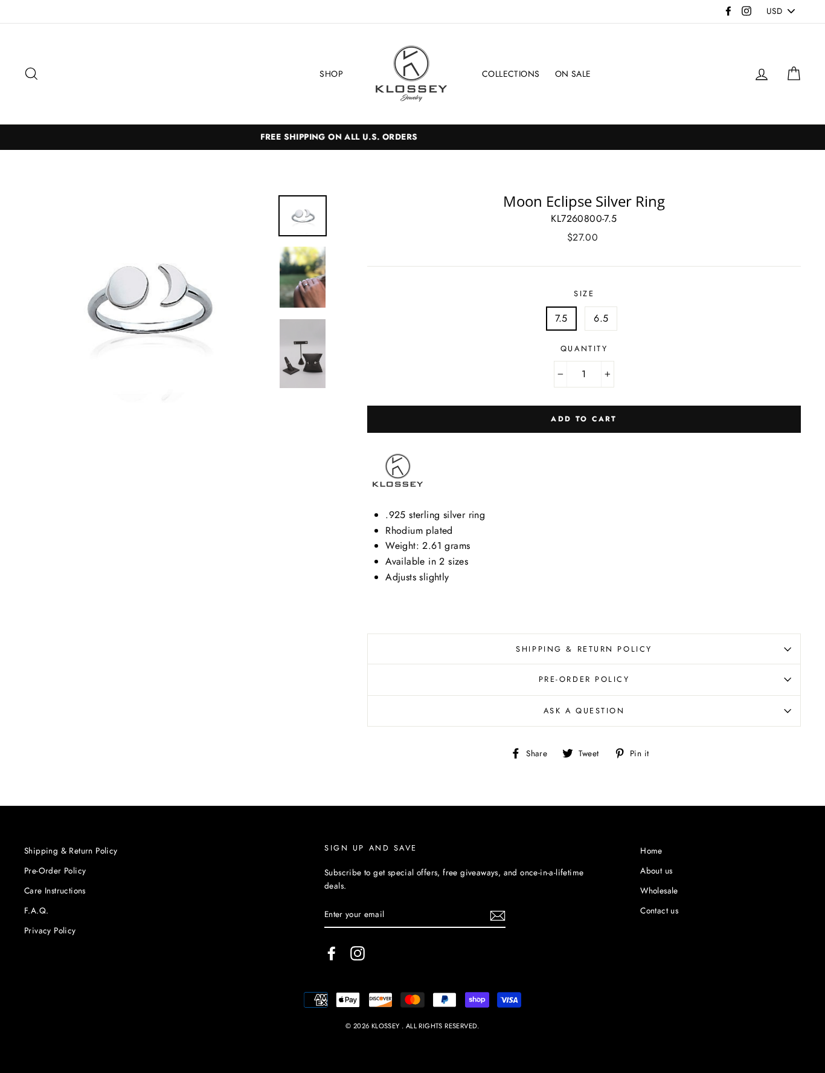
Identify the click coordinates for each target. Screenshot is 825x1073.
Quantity (584, 348)
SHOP (331, 74)
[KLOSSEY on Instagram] (357, 953)
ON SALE (573, 74)
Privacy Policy (50, 930)
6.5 (601, 318)
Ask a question (584, 710)
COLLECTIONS (510, 74)
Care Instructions (55, 890)
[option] (147, 299)
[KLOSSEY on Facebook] (331, 953)
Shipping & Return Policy (584, 649)
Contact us (659, 910)
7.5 (561, 318)
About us (656, 870)
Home (651, 850)
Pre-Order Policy (584, 679)
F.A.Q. (36, 910)
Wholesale (659, 890)
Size (584, 293)
